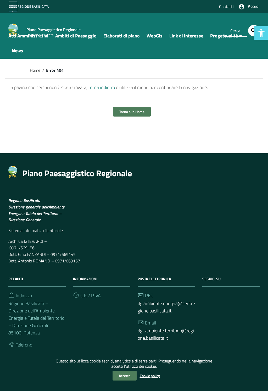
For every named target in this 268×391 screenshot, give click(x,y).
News (17, 50)
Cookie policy (150, 375)
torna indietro (101, 87)
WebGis (155, 35)
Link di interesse (186, 35)
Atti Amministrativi (28, 35)
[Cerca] (254, 30)
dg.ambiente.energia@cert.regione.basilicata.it (166, 307)
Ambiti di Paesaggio (76, 35)
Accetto (124, 375)
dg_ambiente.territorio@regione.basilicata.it (166, 334)
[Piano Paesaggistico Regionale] (12, 171)
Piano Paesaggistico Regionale (77, 173)
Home (35, 70)
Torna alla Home (131, 111)
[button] (261, 33)
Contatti (226, 6)
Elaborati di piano (121, 35)
